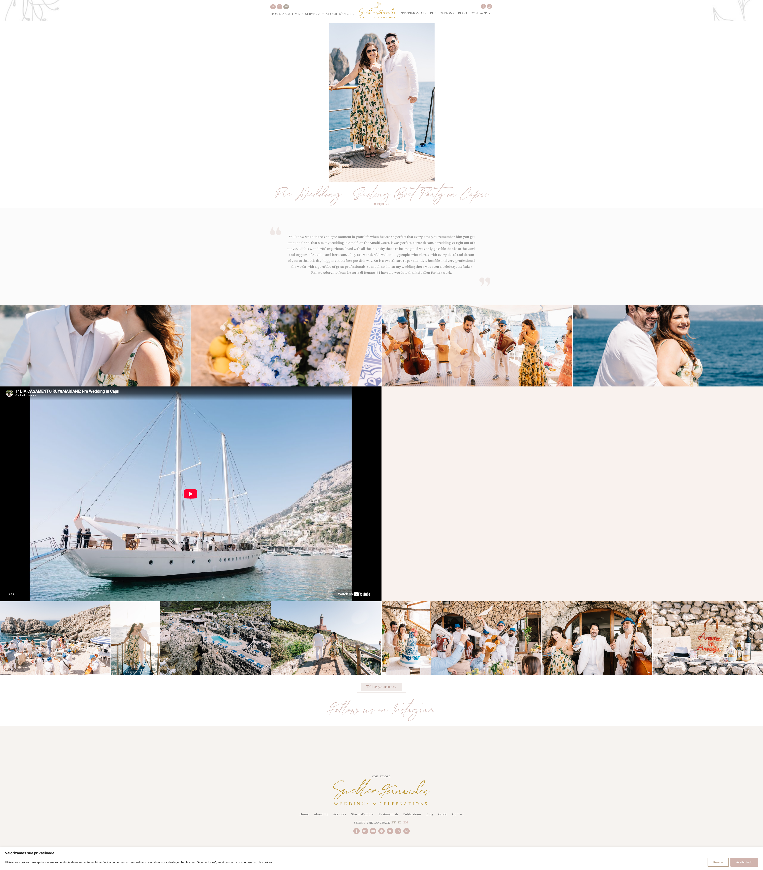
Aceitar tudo (744, 862)
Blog (462, 13)
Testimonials (413, 13)
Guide (442, 814)
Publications (442, 13)
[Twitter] (390, 831)
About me (291, 14)
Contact (479, 13)
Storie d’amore (339, 14)
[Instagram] (489, 6)
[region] (381, 858)
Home (276, 14)
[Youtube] (373, 831)
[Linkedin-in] (398, 831)
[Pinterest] (381, 831)
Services (312, 14)
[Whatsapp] (406, 831)
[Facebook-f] (483, 6)
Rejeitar (718, 862)
